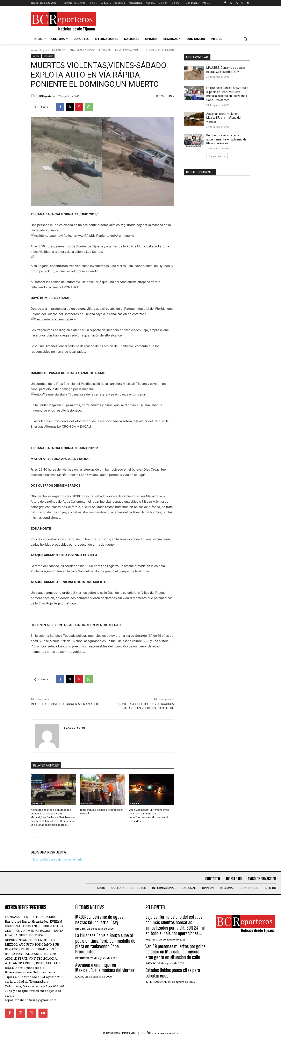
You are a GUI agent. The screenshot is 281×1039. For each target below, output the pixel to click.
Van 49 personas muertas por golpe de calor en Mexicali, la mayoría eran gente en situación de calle (175, 952)
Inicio (34, 50)
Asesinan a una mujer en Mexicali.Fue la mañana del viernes (223, 117)
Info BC (80, 928)
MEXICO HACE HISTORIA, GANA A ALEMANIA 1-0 (64, 704)
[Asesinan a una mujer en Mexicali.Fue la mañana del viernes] (194, 119)
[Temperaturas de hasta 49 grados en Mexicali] (102, 789)
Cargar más (215, 156)
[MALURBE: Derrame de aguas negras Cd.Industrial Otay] (194, 73)
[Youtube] (248, 3)
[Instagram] (231, 3)
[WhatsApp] (89, 107)
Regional (44, 50)
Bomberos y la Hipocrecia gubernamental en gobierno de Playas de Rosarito (226, 139)
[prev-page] (33, 834)
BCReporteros (47, 95)
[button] (245, 39)
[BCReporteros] (33, 96)
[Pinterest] (79, 107)
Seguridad (48, 56)
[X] (236, 3)
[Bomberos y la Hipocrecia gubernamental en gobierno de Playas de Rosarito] (194, 140)
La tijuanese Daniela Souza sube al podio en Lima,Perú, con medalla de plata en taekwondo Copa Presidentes (105, 943)
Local (79, 976)
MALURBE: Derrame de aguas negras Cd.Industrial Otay (99, 919)
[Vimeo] (242, 3)
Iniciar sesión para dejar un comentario (56, 859)
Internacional (156, 981)
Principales (38, 803)
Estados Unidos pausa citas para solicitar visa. (172, 972)
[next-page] (39, 834)
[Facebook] (225, 3)
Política (151, 939)
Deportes (82, 958)
